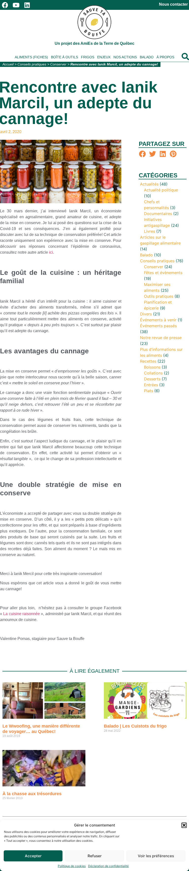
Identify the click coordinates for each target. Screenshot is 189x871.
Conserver (58, 64)
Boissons (152, 367)
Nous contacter (173, 4)
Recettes (148, 361)
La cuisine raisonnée (21, 614)
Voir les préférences (156, 856)
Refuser (95, 856)
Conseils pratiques (31, 64)
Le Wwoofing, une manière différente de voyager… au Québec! (41, 729)
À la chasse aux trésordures (32, 793)
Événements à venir (158, 319)
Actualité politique (161, 189)
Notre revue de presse (161, 337)
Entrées (151, 384)
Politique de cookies (72, 866)
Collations (153, 373)
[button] (184, 825)
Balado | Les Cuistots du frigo (135, 726)
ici (51, 252)
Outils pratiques (158, 296)
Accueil (8, 64)
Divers (146, 313)
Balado (147, 57)
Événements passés (158, 325)
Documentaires (158, 213)
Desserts (152, 378)
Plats (148, 390)
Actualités (149, 184)
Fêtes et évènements (163, 272)
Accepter (33, 856)
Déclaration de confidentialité (108, 866)
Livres (149, 231)
